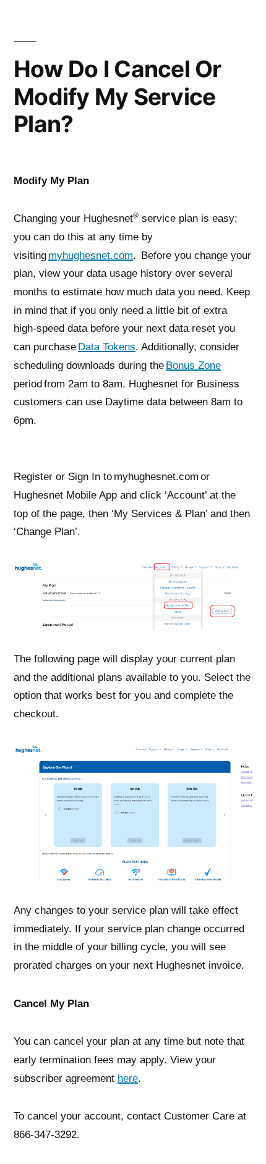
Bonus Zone (193, 365)
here (128, 1078)
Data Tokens (106, 346)
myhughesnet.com (90, 255)
